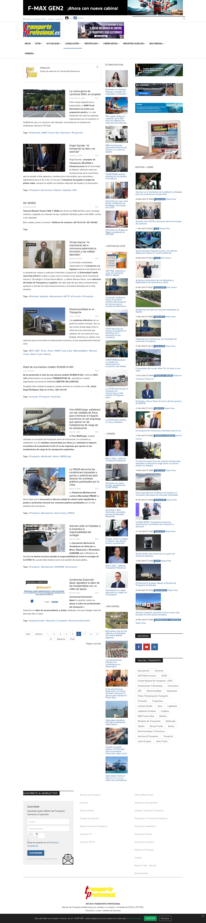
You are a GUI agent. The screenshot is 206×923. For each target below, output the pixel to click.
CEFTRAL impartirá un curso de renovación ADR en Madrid (116, 273)
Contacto (59, 19)
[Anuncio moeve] (159, 108)
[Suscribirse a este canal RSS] (98, 67)
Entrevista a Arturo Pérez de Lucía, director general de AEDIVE (158, 402)
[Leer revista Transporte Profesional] (159, 139)
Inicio (28, 43)
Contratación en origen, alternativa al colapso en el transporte (116, 592)
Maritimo (163, 716)
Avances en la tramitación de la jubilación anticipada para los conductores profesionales (159, 192)
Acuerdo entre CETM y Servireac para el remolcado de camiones (159, 222)
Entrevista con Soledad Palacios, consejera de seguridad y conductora (116, 91)
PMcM (71, 513)
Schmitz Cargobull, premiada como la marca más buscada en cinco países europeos (157, 613)
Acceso (51, 19)
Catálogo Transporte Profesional (149, 810)
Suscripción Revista (143, 834)
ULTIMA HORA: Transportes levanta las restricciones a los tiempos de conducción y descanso (155, 524)
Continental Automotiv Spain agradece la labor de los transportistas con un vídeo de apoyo (84, 584)
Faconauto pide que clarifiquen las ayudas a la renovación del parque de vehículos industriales (157, 493)
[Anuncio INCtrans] (130, 30)
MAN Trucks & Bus (51, 132)
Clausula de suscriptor (144, 841)
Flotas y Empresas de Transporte (153, 695)
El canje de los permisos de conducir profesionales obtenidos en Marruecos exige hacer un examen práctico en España (158, 463)
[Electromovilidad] (44, 321)
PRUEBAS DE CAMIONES (163, 376)
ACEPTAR (150, 918)
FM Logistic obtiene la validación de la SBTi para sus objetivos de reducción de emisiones (116, 119)
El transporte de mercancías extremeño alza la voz (158, 430)
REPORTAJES (31, 312)
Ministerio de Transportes (149, 721)
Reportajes (91, 43)
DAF (38, 350)
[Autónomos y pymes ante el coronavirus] (44, 481)
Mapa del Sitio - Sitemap (145, 865)
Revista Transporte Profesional (93, 826)
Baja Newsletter (141, 873)
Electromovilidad (154, 690)
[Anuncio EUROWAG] (159, 89)
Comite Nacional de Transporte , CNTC (155, 680)
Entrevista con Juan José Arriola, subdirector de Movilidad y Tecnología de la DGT (117, 204)
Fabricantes (110, 43)
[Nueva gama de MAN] (44, 103)
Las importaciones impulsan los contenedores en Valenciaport (114, 663)
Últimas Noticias (87, 810)
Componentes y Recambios (150, 685)
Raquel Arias (171, 199)
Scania (48, 354)
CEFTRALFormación (147, 675)
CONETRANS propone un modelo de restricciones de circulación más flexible (116, 363)
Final (72, 639)
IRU (75, 190)
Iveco (51, 350)
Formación (76, 296)
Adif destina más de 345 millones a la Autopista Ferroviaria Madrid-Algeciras (116, 634)
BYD (32, 350)
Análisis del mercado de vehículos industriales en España (157, 310)
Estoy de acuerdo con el (43, 844)
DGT (140, 690)
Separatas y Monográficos (146, 802)
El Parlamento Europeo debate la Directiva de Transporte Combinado (156, 584)
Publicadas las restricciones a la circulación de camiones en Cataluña (156, 339)
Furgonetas (78, 132)
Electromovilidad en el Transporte (81, 310)
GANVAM (60, 566)
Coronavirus (47, 190)
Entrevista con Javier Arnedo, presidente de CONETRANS (115, 485)
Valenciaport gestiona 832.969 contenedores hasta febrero (116, 722)
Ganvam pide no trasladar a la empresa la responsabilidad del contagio (84, 530)
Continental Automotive (80, 620)
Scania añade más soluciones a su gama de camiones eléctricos (155, 554)
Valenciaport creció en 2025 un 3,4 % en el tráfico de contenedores (116, 777)
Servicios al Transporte (37, 582)
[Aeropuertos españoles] (44, 422)
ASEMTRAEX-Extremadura (164, 436)
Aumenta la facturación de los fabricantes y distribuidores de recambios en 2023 (155, 281)
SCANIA (157, 258)
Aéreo (56, 456)
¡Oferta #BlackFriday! (144, 794)
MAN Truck (31, 94)
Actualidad (52, 43)
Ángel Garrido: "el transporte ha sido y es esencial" (82, 148)
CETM (37, 43)
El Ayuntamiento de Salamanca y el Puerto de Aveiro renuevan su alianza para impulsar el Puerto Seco (116, 693)
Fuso (44, 350)
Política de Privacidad (144, 849)
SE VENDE (29, 203)
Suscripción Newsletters (145, 826)
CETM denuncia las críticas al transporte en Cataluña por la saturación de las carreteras (116, 333)
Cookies (138, 857)
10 (51, 639)
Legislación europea (147, 711)
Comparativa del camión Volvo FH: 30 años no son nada (158, 369)
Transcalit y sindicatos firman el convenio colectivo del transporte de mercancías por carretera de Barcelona (116, 302)
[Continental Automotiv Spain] (44, 592)
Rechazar (165, 918)
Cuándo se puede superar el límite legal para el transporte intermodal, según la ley (116, 750)
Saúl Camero (166, 258)
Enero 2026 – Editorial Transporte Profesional (116, 566)
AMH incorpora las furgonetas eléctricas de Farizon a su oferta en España (116, 148)
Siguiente (61, 639)
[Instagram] (154, 647)
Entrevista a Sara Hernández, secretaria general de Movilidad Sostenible (115, 513)
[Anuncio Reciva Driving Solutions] (159, 70)
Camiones (66, 132)
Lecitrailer (56, 396)
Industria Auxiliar (133, 43)
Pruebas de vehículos (89, 818)
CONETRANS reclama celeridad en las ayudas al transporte (116, 176)
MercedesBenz (81, 350)
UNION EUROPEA (160, 590)
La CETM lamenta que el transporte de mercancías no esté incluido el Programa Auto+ (117, 393)
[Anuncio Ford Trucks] (103, 7)
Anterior (38, 633)
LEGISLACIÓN (160, 199)
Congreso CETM (87, 841)
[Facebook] (138, 647)
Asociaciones (56, 296)
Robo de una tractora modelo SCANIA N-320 (48, 367)
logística (67, 190)
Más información (134, 918)
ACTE (67, 296)
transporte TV (86, 834)
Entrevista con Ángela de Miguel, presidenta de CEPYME (117, 232)
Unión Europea (144, 741)
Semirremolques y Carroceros (167, 620)
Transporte (35, 190)
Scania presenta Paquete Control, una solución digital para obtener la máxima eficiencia (156, 251)
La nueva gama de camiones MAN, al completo (85, 92)
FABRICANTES (159, 317)
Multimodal (156, 43)
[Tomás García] (44, 254)
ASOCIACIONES (32, 472)
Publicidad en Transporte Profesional (151, 818)
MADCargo (66, 456)
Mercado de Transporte (90, 794)
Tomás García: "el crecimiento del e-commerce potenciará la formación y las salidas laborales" (82, 248)
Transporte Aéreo (34, 412)
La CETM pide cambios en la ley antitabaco (116, 420)
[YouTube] (146, 647)
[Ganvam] (44, 538)
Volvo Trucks (36, 354)
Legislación (72, 43)
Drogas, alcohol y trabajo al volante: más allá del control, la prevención (117, 540)
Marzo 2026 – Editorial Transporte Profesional (116, 459)
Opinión (29, 53)
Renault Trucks (156, 726)
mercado (34, 396)
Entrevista (31, 245)
